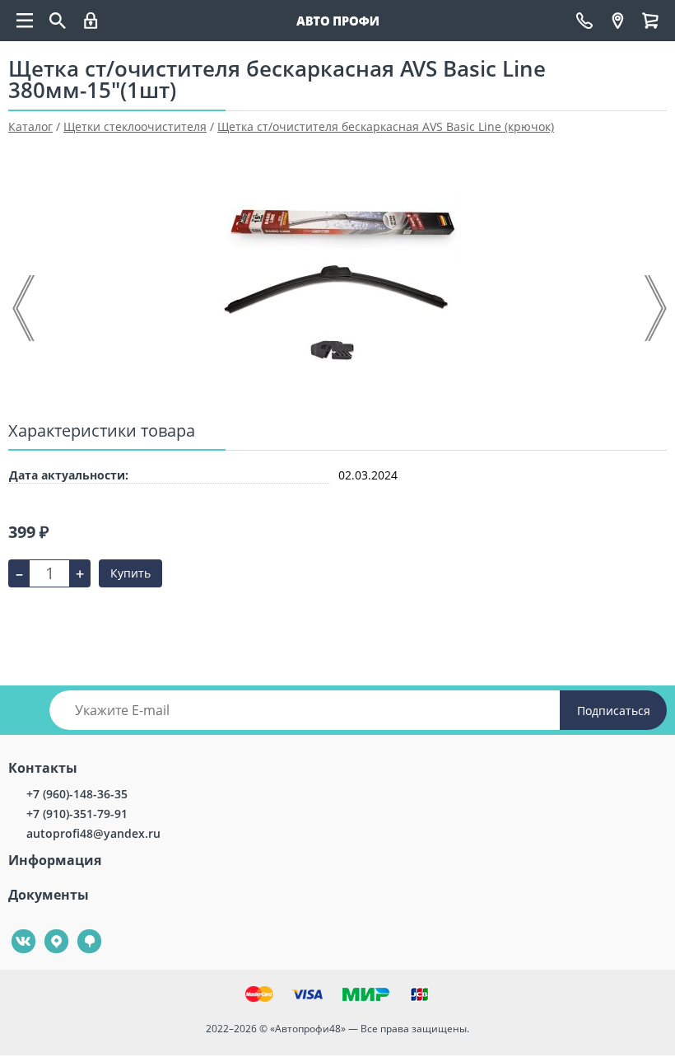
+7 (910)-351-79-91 (77, 813)
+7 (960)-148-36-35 (77, 794)
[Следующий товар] (654, 308)
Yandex (46, 929)
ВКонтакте (14, 929)
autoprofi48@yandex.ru (93, 833)
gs (77, 929)
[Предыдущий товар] (24, 308)
